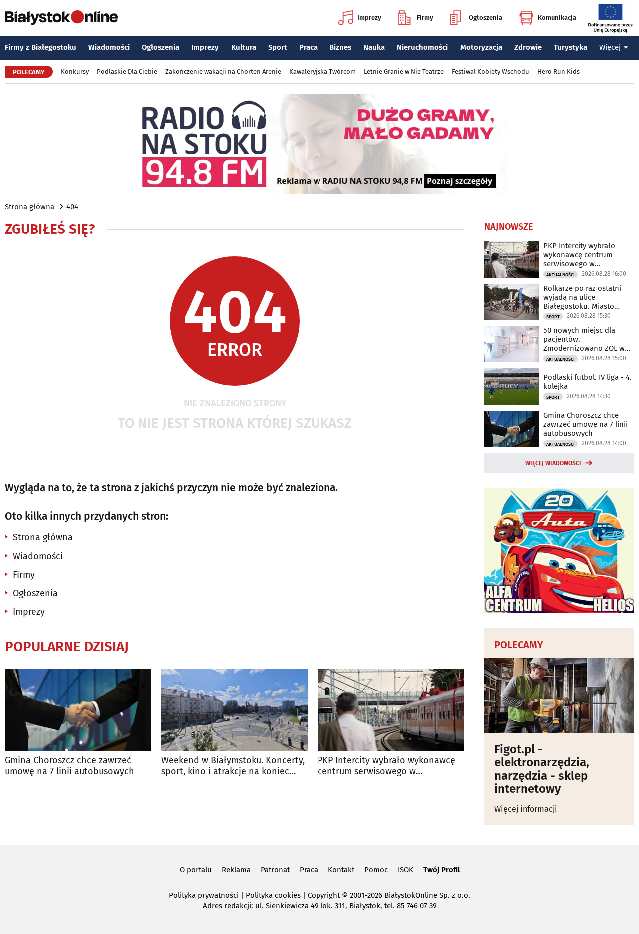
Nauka (374, 47)
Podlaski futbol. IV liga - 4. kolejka (587, 382)
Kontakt (341, 869)
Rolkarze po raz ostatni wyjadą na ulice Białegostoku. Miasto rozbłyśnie (582, 297)
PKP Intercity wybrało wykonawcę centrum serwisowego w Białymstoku (386, 766)
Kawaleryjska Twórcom (322, 71)
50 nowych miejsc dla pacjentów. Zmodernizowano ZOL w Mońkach (584, 339)
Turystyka (570, 47)
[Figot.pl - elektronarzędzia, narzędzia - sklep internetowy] (559, 695)
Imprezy (369, 17)
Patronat (275, 869)
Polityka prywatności (204, 895)
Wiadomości (109, 47)
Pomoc (376, 869)
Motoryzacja (481, 47)
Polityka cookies (273, 895)
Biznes (340, 47)
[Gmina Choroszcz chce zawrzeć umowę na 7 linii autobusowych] (78, 710)
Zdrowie (528, 47)
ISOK (405, 869)
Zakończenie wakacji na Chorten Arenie (223, 71)
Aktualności (560, 274)
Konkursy (75, 71)
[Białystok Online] (61, 17)
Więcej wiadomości (553, 463)
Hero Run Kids (558, 71)
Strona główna (29, 206)
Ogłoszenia (485, 17)
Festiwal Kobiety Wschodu (490, 71)
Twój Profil (441, 869)
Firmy (425, 17)
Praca (308, 47)
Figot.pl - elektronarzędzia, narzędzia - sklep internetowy (541, 769)
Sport (277, 47)
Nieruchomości (422, 47)
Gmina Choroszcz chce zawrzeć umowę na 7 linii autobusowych (69, 766)
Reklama (236, 869)
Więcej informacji (525, 809)
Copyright (324, 895)
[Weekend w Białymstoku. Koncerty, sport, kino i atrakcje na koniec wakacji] (234, 710)
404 (72, 206)
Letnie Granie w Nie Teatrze (404, 71)
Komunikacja (557, 17)
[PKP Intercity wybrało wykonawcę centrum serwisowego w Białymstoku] (391, 710)
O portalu (196, 869)
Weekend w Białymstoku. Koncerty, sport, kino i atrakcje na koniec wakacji (233, 766)
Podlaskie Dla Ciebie (127, 71)
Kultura (243, 47)
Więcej (610, 47)
